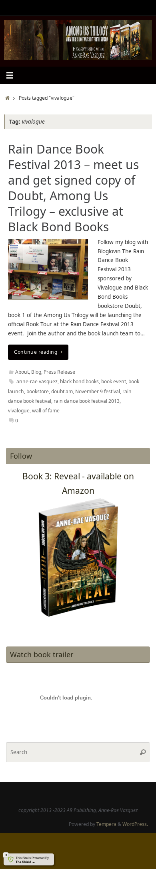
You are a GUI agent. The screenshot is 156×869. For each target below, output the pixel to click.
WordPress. (135, 824)
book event (113, 381)
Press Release (59, 371)
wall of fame (46, 410)
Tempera (106, 824)
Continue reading (35, 352)
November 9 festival (97, 391)
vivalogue (19, 410)
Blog (36, 371)
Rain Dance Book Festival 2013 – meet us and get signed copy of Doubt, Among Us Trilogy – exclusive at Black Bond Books (73, 188)
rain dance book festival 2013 (87, 401)
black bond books (79, 381)
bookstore (37, 391)
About (22, 371)
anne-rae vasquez (37, 381)
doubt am (62, 391)
